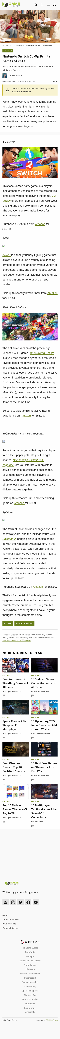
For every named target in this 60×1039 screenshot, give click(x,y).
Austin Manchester (40, 733)
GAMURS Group (52, 1020)
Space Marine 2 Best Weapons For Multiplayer (15, 725)
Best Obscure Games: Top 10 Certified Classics (13, 767)
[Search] (36, 5)
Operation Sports (30, 990)
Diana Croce (37, 821)
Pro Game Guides (30, 947)
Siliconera (30, 969)
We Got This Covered (30, 973)
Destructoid (30, 977)
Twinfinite (30, 952)
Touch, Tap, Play (30, 999)
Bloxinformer (30, 1007)
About (5, 915)
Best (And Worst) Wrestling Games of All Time (15, 683)
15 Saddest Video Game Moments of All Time (43, 683)
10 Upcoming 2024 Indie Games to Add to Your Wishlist (44, 725)
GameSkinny (30, 986)
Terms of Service (10, 919)
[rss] (5, 902)
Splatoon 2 (9, 538)
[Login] (54, 5)
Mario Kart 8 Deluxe (42, 353)
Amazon (40, 224)
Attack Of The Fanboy (30, 960)
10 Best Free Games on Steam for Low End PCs (44, 767)
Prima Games (30, 965)
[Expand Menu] (48, 5)
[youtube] (36, 902)
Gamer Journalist (30, 982)
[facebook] (28, 902)
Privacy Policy (9, 923)
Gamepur (30, 956)
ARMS (6, 255)
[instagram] (13, 902)
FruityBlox (30, 1003)
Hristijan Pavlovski (11, 691)
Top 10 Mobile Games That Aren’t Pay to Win (14, 809)
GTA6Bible (30, 1012)
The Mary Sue (30, 995)
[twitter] (20, 902)
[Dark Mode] (42, 5)
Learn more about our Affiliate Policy (16, 640)
